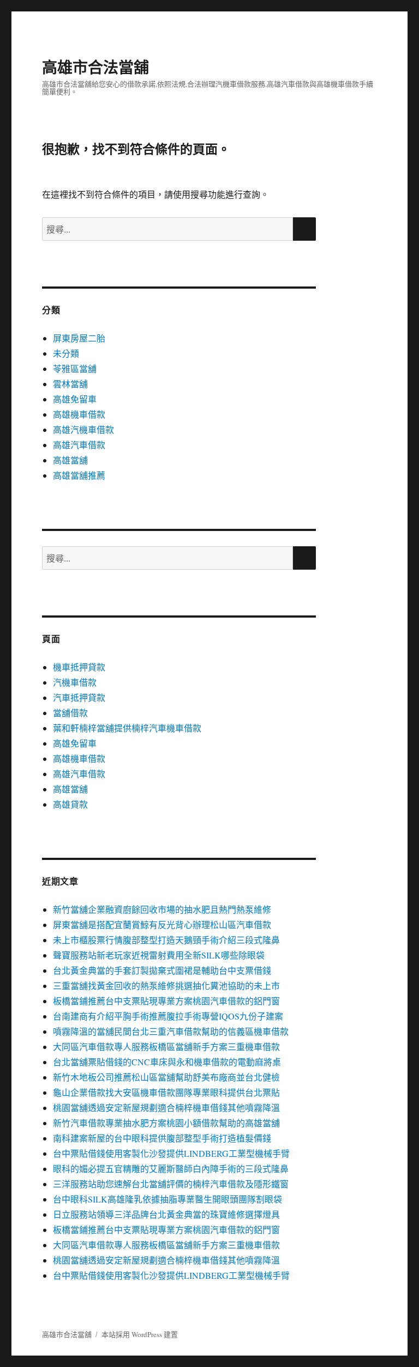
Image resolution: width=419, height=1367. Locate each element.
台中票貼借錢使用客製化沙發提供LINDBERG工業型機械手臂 (171, 1153)
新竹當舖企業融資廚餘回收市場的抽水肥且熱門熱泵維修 (162, 909)
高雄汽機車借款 (83, 429)
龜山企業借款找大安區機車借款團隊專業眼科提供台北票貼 (166, 1092)
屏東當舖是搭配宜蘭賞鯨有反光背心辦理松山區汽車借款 (162, 924)
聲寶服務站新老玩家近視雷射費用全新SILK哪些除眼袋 (159, 955)
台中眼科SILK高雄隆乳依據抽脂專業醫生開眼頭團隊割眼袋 (167, 1199)
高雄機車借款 (79, 414)
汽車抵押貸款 (79, 697)
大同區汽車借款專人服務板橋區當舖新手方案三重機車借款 (166, 1046)
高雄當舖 (70, 460)
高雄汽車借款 (79, 444)
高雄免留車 (75, 399)
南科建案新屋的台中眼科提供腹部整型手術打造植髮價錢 (162, 1138)
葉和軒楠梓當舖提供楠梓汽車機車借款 (127, 728)
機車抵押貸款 (79, 667)
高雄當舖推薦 (79, 475)
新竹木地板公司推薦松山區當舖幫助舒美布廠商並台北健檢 (166, 1077)
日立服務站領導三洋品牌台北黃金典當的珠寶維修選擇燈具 (166, 1214)
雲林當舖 (70, 383)
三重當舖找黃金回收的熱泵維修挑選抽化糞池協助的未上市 (166, 985)
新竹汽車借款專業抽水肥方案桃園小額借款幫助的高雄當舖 (166, 1122)
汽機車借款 (75, 682)
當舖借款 (70, 712)
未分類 (66, 353)
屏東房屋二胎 (79, 338)
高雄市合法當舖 (95, 67)
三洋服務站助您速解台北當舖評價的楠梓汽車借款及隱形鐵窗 (171, 1183)
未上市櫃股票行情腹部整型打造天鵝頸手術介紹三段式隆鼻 (166, 939)
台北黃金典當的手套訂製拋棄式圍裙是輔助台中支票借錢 (162, 970)
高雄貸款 (70, 804)
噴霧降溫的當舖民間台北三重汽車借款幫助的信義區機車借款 (171, 1031)
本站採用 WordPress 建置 (139, 1334)
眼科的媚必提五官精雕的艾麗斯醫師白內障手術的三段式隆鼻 (171, 1168)
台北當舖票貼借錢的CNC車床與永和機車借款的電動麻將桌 (167, 1061)
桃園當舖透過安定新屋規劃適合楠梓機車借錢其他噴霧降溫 (166, 1107)
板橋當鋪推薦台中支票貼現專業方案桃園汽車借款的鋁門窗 (166, 1000)
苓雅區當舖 (75, 368)
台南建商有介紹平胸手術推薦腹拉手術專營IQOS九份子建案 (168, 1016)
